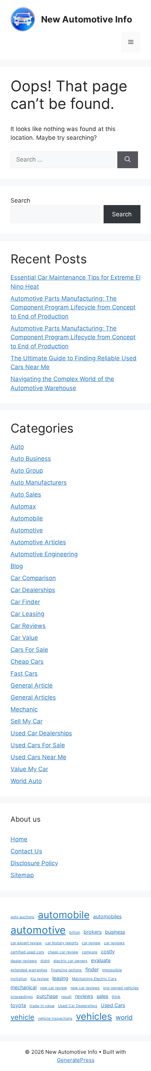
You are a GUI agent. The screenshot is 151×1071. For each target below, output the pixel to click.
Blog (17, 566)
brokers (92, 932)
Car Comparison (33, 578)
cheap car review (63, 952)
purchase (47, 996)
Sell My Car (26, 721)
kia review (40, 979)
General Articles (33, 697)
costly (108, 951)
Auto (17, 446)
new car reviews (85, 988)
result (66, 996)
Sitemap (22, 875)
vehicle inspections (55, 1018)
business (115, 932)
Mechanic (24, 709)
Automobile (27, 518)
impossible (112, 970)
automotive (38, 930)
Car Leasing (27, 613)
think (116, 996)
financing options (66, 970)
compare (89, 952)
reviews (84, 996)
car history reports (61, 943)
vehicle (22, 1017)
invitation (19, 979)
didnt (45, 961)
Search (20, 200)
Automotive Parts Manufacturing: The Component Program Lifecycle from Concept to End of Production (73, 307)
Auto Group (27, 470)
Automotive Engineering (44, 554)
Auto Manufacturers (39, 482)
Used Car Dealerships (41, 733)
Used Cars (113, 1005)
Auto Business (31, 458)
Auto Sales (26, 494)
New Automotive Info (86, 19)
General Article (32, 685)
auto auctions (22, 917)
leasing (60, 978)
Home (19, 839)
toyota (18, 1005)
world (124, 1017)
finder (92, 969)
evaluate (101, 960)
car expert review (26, 943)
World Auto (26, 780)
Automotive (27, 530)
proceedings (22, 996)
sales (102, 996)
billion (74, 932)
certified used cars (27, 952)
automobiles (107, 916)
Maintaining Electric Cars (94, 979)
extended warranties (29, 970)
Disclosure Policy (34, 863)
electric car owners (70, 961)
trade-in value (41, 1006)
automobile (64, 915)
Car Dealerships (33, 589)
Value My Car (29, 769)
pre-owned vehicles (121, 988)
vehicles (94, 1016)
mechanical (24, 987)
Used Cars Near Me (38, 757)
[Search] (127, 159)
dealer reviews (24, 961)
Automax (23, 506)
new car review (53, 988)
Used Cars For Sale (38, 745)
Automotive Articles (38, 542)
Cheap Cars (27, 661)
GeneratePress (75, 1060)
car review (91, 943)
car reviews (114, 943)
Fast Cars (24, 673)
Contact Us (26, 851)
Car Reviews (28, 625)
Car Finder (25, 601)
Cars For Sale (29, 649)
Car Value (24, 637)
